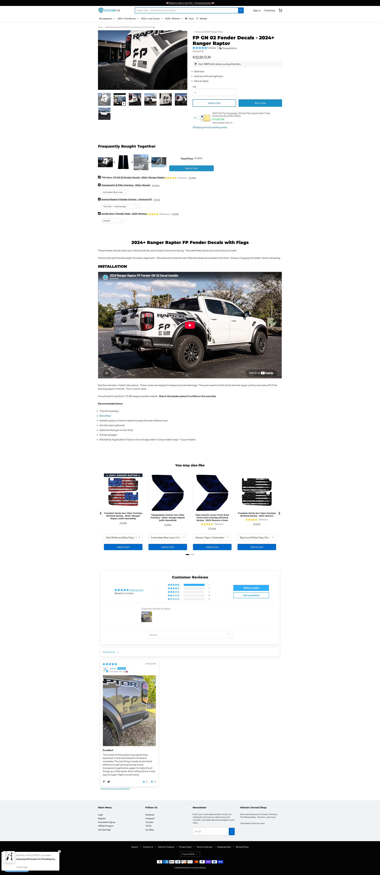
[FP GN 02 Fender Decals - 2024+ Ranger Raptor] (119, 99)
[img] (110, 664)
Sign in (257, 10)
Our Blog (149, 829)
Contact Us (148, 847)
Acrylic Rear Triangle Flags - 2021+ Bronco (124, 213)
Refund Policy (242, 847)
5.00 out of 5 (136, 589)
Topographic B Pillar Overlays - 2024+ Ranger (125, 185)
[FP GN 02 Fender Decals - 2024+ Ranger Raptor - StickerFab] (104, 99)
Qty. (195, 87)
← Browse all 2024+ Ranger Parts (208, 32)
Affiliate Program (106, 826)
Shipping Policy (224, 847)
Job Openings (104, 829)
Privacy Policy (185, 847)
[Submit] (241, 10)
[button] (200, 47)
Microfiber (105, 415)
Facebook (149, 814)
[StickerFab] (109, 10)
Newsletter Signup (106, 822)
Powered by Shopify (198, 868)
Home (100, 27)
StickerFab (198, 51)
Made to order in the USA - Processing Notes (190, 3)
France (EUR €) (188, 854)
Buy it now (260, 103)
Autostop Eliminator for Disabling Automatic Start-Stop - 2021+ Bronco (36, 859)
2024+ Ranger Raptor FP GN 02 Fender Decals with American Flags (130, 27)
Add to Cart (214, 103)
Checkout (269, 10)
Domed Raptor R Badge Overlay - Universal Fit (126, 199)
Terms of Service (204, 847)
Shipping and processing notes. (210, 127)
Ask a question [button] (251, 595)
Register (102, 818)
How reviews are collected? (115, 788)
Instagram (150, 818)
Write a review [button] (251, 587)
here (247, 823)
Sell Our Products (166, 847)
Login (100, 814)
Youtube (149, 822)
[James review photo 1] (129, 710)
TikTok (148, 826)
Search (135, 847)
